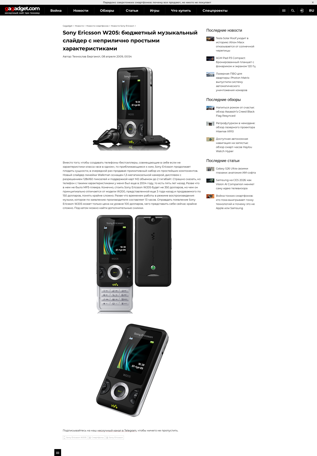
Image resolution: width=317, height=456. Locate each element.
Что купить (181, 11)
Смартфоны (98, 437)
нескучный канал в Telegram (117, 430)
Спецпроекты (215, 11)
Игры (154, 11)
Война (56, 11)
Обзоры (107, 11)
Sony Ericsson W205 (76, 437)
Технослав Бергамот (86, 56)
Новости (80, 11)
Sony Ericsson (116, 437)
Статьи (132, 11)
